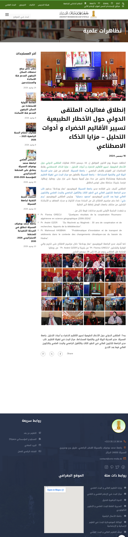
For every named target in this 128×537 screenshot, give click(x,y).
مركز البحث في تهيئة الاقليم (54, 175)
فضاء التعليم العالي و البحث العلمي (106, 532)
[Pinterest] (43, 354)
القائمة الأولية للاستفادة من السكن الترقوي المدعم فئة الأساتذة (25, 107)
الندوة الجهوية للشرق (112, 500)
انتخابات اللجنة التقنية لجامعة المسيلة (28, 200)
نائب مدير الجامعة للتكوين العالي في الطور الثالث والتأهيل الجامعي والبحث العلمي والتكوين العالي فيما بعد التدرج (83, 193)
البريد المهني (31, 445)
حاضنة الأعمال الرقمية (112, 516)
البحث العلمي (10, 5)
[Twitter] (51, 354)
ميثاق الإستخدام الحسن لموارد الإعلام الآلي (102, 6)
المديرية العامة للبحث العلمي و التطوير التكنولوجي (106, 508)
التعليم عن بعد (30, 433)
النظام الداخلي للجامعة (72, 3)
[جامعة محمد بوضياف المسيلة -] (78, 14)
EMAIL (106, 3)
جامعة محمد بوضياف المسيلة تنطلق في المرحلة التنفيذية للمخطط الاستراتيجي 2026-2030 (25, 232)
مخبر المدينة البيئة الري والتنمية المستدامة (97, 339)
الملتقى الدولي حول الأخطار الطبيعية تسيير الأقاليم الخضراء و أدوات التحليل (84, 335)
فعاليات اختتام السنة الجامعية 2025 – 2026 (25, 136)
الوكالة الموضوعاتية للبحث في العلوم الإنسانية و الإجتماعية (107, 524)
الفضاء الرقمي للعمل (27, 451)
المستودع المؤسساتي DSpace (23, 439)
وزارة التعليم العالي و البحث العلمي (106, 488)
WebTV (93, 3)
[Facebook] (60, 354)
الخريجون (22, 5)
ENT (118, 3)
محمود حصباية (83, 197)
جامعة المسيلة (78, 171)
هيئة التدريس (43, 5)
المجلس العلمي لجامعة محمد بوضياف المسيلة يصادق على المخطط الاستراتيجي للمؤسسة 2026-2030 (25, 168)
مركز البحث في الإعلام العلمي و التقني (104, 494)
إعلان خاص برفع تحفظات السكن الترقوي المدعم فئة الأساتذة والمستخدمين (25, 76)
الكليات (32, 5)
